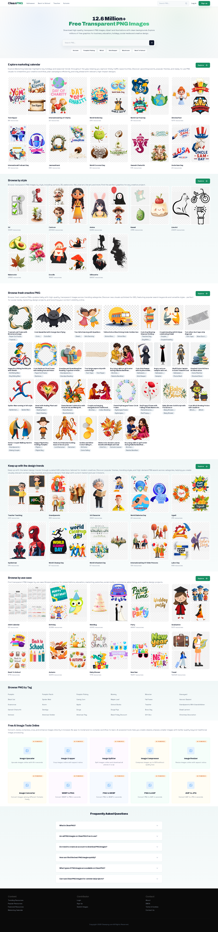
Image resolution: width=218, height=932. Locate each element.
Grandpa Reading (66, 376)
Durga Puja (115, 710)
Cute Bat (47, 336)
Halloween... (141, 373)
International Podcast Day (18, 165)
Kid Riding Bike (14, 373)
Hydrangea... (119, 413)
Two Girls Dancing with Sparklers (87, 332)
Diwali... (78, 336)
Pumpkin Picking (89, 50)
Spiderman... (13, 410)
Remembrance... (147, 410)
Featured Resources (16, 907)
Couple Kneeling (166, 340)
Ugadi (173, 515)
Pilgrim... (39, 447)
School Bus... (109, 336)
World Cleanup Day (56, 563)
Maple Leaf (115, 699)
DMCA (148, 904)
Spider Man (26, 410)
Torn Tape (189, 336)
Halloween (30, 3)
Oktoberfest (176, 118)
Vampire (158, 376)
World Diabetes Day (138, 515)
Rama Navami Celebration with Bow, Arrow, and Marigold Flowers (73, 407)
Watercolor (12, 275)
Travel (173, 672)
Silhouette (94, 275)
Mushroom (126, 50)
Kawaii (133, 227)
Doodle (52, 275)
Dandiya (45, 710)
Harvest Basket (185, 699)
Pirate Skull (178, 376)
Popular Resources (15, 904)
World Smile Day (96, 118)
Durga (79, 710)
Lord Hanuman (59, 447)
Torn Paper (100, 373)
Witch (102, 50)
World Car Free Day (138, 118)
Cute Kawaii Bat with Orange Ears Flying (49, 332)
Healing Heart (41, 410)
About (148, 900)
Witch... (193, 410)
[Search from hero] (151, 42)
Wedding (93, 625)
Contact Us (150, 910)
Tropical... (12, 340)
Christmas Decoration (187, 715)
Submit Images (82, 907)
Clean (15, 3)
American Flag (82, 715)
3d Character (95, 515)
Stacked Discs (197, 376)
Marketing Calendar (15, 910)
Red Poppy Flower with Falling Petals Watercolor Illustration (150, 407)
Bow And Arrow (68, 413)
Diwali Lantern (184, 710)
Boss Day (148, 710)
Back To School (140, 50)
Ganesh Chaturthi (138, 165)
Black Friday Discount (119, 715)
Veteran (11, 715)
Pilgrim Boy (39, 450)
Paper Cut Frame (15, 336)
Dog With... (146, 340)
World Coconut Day (97, 165)
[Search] (186, 3)
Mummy (113, 694)
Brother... (114, 373)
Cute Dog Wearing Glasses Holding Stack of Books (148, 334)
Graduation (176, 625)
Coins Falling (85, 450)
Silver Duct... (201, 336)
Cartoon (52, 227)
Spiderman (12, 563)
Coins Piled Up (197, 373)
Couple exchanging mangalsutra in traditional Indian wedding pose (98, 407)
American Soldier (48, 715)
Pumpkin (11, 694)
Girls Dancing (89, 336)
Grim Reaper (113, 50)
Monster (148, 694)
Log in (193, 3)
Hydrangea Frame (121, 410)
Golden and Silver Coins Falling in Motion (86, 445)
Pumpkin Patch (47, 694)
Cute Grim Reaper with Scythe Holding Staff (143, 370)
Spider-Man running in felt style (20, 405)
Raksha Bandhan (117, 376)
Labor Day (175, 563)
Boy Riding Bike (14, 376)
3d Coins (84, 447)
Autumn (66, 3)
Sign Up (80, 904)
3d (9, 227)
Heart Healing (41, 413)
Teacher (56, 3)
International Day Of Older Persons (144, 563)
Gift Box (148, 715)
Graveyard (183, 694)
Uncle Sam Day (177, 165)
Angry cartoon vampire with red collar (160, 370)
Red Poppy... (145, 413)
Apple (79, 705)
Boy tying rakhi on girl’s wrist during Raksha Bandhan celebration (121, 370)
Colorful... (103, 447)
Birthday (52, 625)
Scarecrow (12, 705)
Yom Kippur (12, 118)
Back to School (44, 3)
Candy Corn (81, 699)
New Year (134, 672)
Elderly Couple (14, 450)
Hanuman (71, 447)
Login (79, 900)
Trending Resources (15, 900)
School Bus (122, 336)
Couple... (164, 336)
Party (133, 625)
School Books (116, 705)
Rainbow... (38, 376)
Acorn (44, 705)
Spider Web (46, 699)
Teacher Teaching (15, 515)
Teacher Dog (146, 336)
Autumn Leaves (115, 447)
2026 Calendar (13, 625)
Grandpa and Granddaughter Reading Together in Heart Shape (70, 370)
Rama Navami (67, 410)
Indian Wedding (104, 410)
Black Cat (11, 699)
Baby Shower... (169, 410)
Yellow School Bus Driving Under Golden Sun (121, 332)
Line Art (174, 227)
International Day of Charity (59, 118)
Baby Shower (168, 413)
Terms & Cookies (152, 907)
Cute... (38, 336)
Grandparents (14, 447)
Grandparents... (66, 373)
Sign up (204, 3)
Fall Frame (148, 699)
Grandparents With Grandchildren (192, 705)
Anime (92, 227)
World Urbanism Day (98, 563)
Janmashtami (54, 165)
